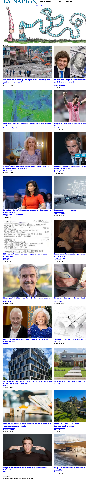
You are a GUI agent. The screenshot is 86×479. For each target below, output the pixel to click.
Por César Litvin (7, 258)
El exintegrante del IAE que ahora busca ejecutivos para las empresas (26, 298)
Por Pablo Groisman (59, 212)
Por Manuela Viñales (59, 428)
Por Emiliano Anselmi (59, 300)
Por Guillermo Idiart (59, 170)
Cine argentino (58, 259)
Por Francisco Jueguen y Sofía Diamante (13, 214)
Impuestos (6, 259)
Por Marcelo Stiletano (59, 258)
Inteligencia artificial (59, 213)
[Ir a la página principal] (19, 3)
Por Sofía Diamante (59, 84)
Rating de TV (6, 343)
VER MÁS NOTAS (6, 476)
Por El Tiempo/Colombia (9, 469)
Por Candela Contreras (9, 428)
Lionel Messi (57, 128)
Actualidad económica (60, 85)
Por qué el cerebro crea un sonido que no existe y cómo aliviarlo (25, 468)
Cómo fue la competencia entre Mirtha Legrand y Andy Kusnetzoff (25, 339)
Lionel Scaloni (7, 301)
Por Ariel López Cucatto (9, 341)
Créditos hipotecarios (9, 429)
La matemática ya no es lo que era (65, 210)
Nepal (4, 84)
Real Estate (57, 341)
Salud (4, 471)
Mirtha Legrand (7, 170)
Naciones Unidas (58, 172)
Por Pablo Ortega (7, 300)
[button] (27, 62)
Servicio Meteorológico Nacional (11, 128)
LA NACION (39, 5)
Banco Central (58, 301)
